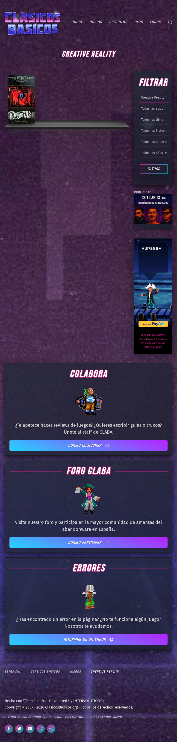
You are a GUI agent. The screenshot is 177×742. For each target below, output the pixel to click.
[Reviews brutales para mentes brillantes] (153, 209)
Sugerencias (100, 717)
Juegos (95, 22)
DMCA (117, 717)
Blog (138, 22)
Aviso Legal (53, 717)
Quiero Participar (85, 542)
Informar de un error (85, 639)
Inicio (76, 22)
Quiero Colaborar (85, 445)
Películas (118, 22)
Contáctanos (76, 717)
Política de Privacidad (21, 717)
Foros (155, 22)
